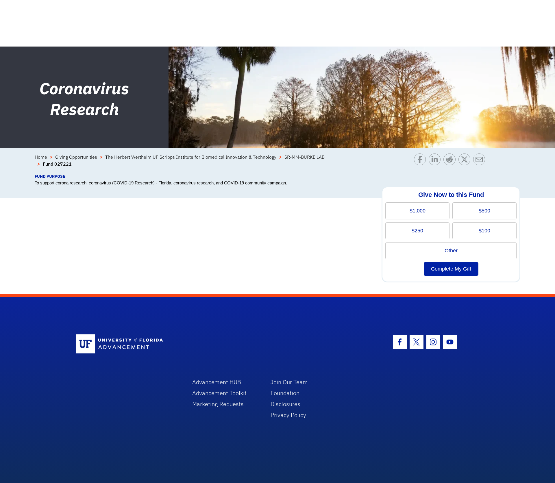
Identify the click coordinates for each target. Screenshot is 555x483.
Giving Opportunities (76, 157)
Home (41, 157)
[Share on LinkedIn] (436, 163)
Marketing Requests (218, 404)
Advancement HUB (216, 382)
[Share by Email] (480, 163)
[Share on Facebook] (421, 163)
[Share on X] (465, 163)
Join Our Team (289, 382)
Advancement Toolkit (219, 393)
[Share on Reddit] (450, 163)
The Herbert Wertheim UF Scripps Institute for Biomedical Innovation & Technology (190, 157)
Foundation (285, 393)
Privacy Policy (288, 415)
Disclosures (285, 404)
